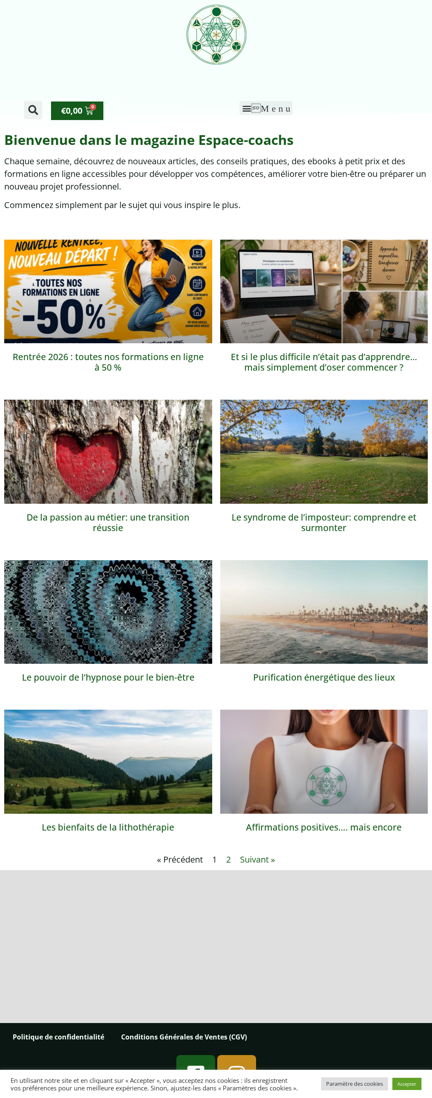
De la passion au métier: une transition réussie (108, 522)
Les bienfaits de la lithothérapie (108, 827)
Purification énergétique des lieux (324, 677)
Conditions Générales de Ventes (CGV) (184, 1037)
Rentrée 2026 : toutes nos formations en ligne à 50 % (108, 362)
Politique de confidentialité (58, 1037)
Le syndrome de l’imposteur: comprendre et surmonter (324, 522)
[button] (33, 110)
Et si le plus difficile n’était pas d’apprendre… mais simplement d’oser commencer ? (324, 362)
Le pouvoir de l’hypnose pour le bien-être (108, 677)
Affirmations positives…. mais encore (324, 827)
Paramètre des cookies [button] (354, 1083)
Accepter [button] (406, 1084)
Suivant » (257, 859)
